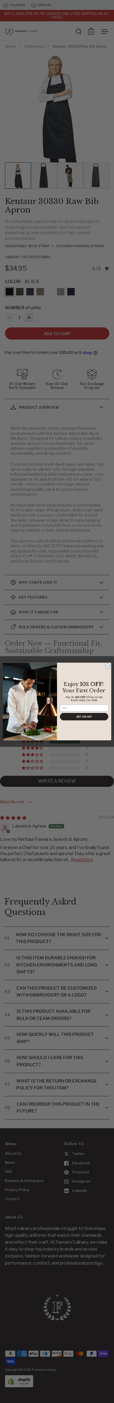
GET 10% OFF (84, 716)
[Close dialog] (107, 666)
